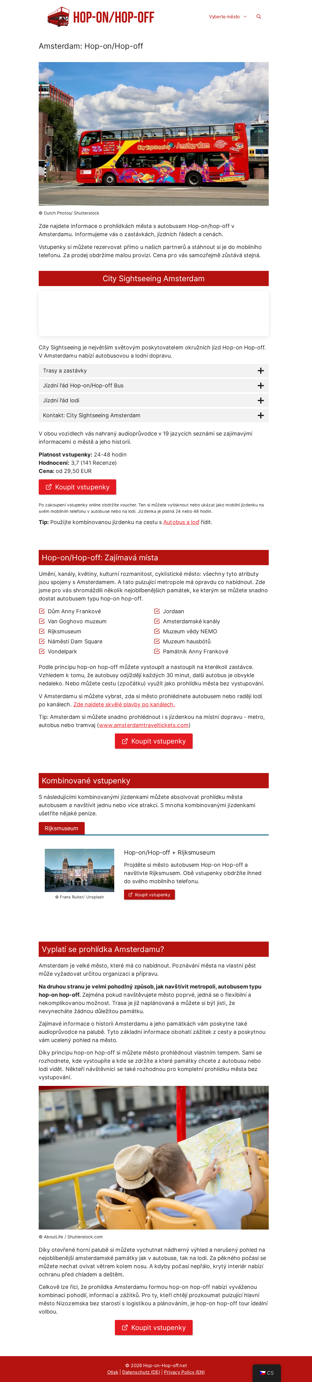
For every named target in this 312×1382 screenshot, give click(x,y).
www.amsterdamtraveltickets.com (144, 725)
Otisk (112, 1372)
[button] (259, 17)
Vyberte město (224, 16)
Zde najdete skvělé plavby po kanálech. (124, 704)
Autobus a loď (181, 522)
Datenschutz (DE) (141, 1372)
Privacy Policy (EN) (184, 1372)
